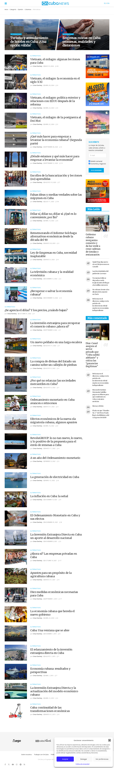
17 (60, 561)
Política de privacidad (82, 764)
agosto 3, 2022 (50, 387)
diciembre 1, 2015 (51, 634)
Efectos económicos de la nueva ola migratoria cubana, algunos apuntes (53, 420)
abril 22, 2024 (49, 124)
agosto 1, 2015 (50, 656)
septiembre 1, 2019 (51, 599)
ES (105, 3)
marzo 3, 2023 (50, 260)
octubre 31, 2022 (25, 314)
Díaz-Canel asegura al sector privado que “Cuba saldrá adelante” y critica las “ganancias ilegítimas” (93, 355)
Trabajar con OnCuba (41, 754)
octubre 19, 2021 (51, 561)
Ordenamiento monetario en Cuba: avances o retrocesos (52, 401)
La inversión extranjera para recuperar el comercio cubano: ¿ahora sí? (55, 324)
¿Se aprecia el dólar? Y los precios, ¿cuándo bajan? (36, 310)
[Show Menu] (6, 3)
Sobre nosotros (26, 754)
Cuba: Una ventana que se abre (49, 630)
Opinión (20, 9)
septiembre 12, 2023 (51, 163)
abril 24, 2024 (49, 108)
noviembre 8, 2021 (51, 541)
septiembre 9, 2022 (51, 330)
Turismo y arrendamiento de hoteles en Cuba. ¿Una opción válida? (29, 41)
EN (108, 3)
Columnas (28, 9)
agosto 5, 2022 (50, 368)
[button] (109, 740)
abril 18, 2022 (49, 426)
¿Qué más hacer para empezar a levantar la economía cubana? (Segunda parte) (56, 140)
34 (58, 201)
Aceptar (65, 759)
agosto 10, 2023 (50, 182)
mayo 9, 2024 (49, 66)
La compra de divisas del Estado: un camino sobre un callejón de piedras (53, 363)
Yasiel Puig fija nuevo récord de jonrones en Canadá (100, 264)
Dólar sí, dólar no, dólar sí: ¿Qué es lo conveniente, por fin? (53, 215)
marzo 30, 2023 (50, 243)
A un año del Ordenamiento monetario (55, 458)
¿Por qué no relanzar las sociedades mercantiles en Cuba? (53, 382)
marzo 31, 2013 (50, 714)
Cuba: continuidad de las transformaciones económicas (50, 709)
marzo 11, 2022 (50, 448)
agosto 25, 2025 (17, 50)
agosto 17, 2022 (50, 346)
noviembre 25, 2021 (51, 522)
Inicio (6, 9)
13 (62, 163)
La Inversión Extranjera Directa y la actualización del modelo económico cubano (54, 691)
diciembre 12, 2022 (51, 279)
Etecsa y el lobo (98, 406)
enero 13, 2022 (50, 480)
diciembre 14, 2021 (51, 500)
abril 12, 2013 (49, 698)
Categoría (13, 9)
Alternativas (36, 9)
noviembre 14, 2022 (51, 298)
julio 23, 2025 (68, 50)
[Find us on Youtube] (13, 764)
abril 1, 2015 (49, 676)
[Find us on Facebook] (5, 764)
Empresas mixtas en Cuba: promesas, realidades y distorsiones (81, 41)
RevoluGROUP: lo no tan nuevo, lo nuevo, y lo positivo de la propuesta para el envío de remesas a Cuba (56, 441)
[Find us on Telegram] (20, 764)
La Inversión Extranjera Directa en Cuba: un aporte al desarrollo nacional (56, 536)
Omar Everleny (37, 66)
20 (57, 66)
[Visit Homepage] (55, 3)
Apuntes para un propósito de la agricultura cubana (51, 574)
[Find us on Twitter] (9, 764)
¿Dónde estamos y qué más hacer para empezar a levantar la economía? (54, 158)
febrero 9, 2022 (50, 461)
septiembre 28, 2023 (51, 147)
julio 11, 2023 (49, 201)
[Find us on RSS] (24, 764)
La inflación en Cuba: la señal (49, 496)
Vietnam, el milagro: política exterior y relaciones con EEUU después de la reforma (55, 101)
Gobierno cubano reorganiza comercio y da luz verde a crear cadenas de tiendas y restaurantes (93, 244)
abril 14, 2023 (49, 221)
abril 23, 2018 (49, 618)
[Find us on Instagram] (16, 764)
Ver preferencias (102, 759)
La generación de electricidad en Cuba (54, 477)
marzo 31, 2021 (50, 580)
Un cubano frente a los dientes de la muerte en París (100, 292)
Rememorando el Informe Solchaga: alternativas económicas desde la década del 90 (53, 236)
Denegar (83, 759)
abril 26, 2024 (49, 85)
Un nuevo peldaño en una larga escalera (56, 342)
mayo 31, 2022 (50, 407)
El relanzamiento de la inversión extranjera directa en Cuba (51, 651)
